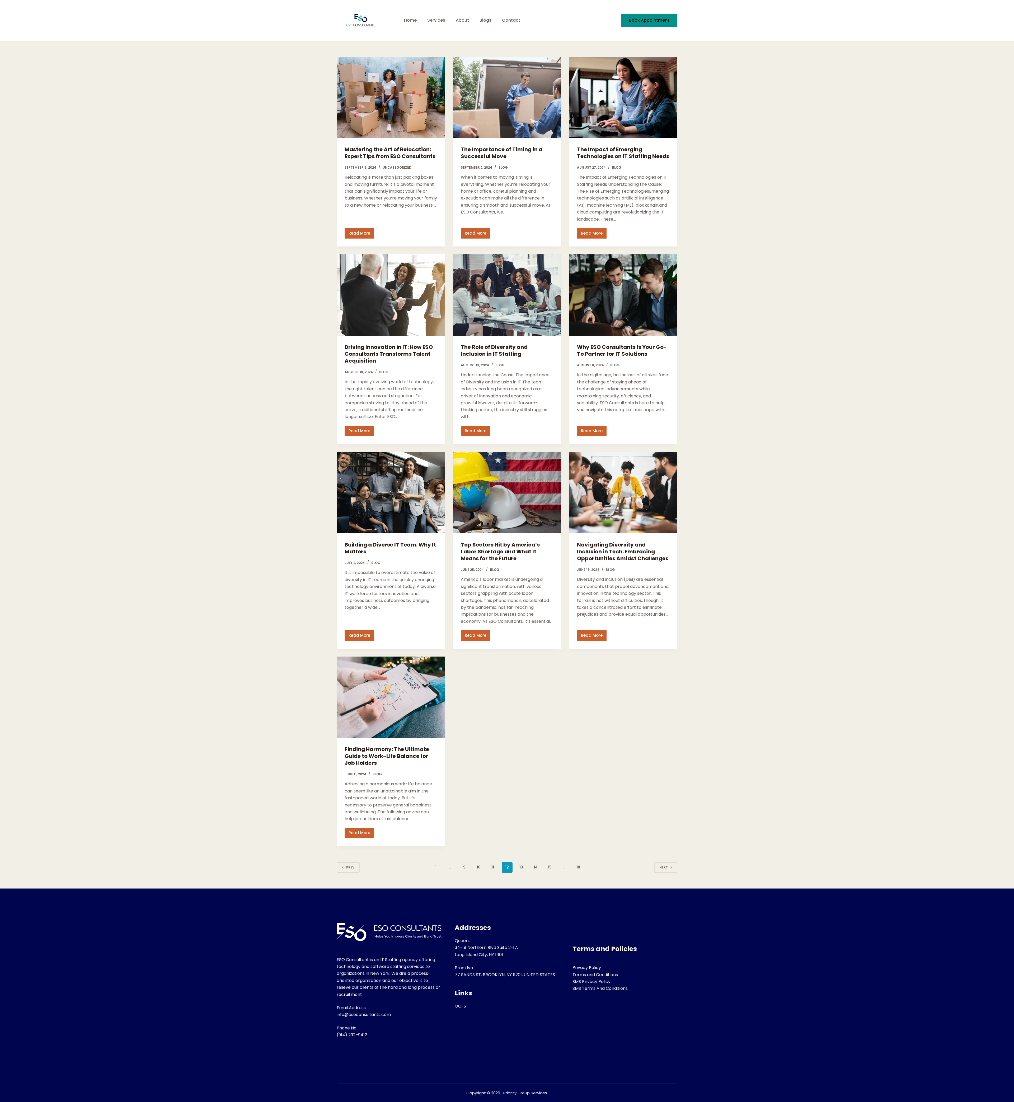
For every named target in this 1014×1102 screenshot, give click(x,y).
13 (521, 867)
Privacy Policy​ (586, 968)
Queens (463, 941)
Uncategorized (397, 167)
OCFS (460, 1006)
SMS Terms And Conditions (600, 988)
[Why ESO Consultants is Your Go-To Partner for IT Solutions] (623, 295)
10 (479, 867)
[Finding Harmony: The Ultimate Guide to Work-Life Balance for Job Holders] (391, 697)
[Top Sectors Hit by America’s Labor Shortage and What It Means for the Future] (507, 492)
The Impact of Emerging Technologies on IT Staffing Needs (623, 153)
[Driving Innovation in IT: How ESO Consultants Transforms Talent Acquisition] (391, 295)
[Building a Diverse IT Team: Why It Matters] (391, 492)
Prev (350, 867)
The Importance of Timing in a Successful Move (501, 153)
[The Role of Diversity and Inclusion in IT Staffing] (507, 295)
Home (410, 20)
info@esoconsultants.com (364, 1014)
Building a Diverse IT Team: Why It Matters (390, 548)
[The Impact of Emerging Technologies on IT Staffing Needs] (623, 97)
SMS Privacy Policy (591, 981)
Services (436, 20)
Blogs (485, 20)
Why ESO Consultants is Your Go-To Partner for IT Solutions (622, 350)
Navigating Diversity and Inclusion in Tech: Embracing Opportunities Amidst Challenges (622, 551)
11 (492, 867)
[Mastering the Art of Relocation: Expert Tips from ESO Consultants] (391, 97)
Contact (511, 20)
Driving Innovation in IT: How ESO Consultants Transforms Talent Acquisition (389, 353)
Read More (361, 234)
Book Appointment (649, 20)
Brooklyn (464, 968)
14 (536, 867)
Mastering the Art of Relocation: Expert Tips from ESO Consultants (390, 153)
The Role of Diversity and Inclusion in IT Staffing (494, 350)
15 (550, 867)
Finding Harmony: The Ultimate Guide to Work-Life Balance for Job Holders (387, 756)
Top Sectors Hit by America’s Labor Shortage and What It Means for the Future (500, 551)
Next (663, 867)
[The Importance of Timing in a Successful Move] (507, 97)
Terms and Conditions (595, 975)
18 (578, 867)
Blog (503, 167)
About (462, 20)
